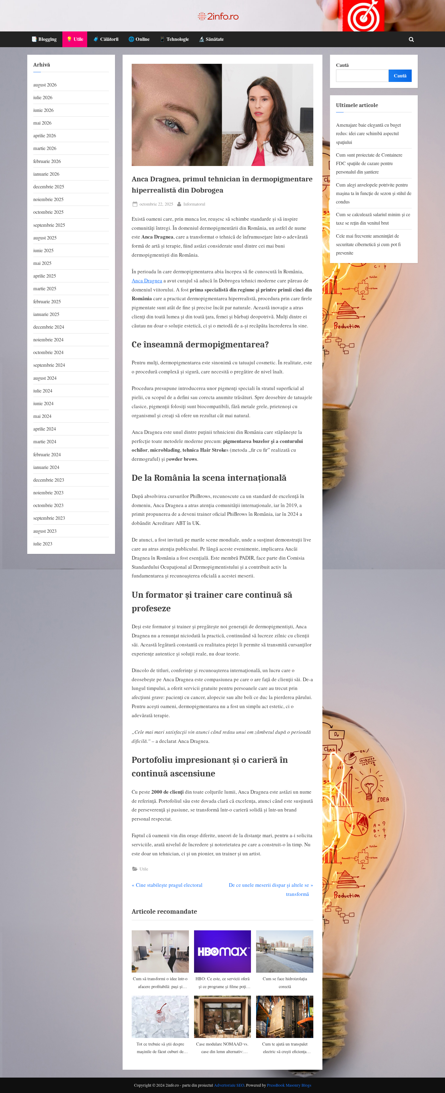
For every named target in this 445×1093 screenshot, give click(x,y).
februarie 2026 (47, 161)
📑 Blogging (44, 39)
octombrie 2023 (48, 505)
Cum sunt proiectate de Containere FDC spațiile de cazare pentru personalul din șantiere (369, 163)
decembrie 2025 (48, 186)
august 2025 (45, 237)
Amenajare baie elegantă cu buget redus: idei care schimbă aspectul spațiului (368, 133)
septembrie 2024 (49, 365)
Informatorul (194, 204)
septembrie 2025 (49, 225)
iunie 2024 (43, 403)
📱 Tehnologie (174, 39)
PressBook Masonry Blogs (289, 1085)
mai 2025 (42, 263)
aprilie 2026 (44, 135)
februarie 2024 (47, 454)
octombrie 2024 (48, 352)
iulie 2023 (42, 543)
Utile (144, 869)
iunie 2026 (43, 110)
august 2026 (45, 84)
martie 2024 (44, 441)
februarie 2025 (47, 301)
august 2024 (45, 378)
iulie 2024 (42, 390)
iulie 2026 (42, 97)
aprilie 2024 (44, 428)
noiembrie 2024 (48, 339)
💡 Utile (74, 39)
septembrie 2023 (49, 518)
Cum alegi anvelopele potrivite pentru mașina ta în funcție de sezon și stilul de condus (373, 193)
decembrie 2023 (48, 480)
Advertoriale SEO (229, 1085)
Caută (342, 65)
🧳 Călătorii (105, 39)
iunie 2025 (43, 250)
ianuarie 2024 (46, 467)
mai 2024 (42, 416)
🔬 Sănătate (211, 39)
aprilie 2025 (44, 275)
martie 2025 (44, 288)
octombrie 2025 (48, 212)
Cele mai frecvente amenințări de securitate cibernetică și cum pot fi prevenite (368, 244)
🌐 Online (139, 39)
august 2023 (45, 531)
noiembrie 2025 (48, 199)
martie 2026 (44, 148)
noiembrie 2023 (48, 492)
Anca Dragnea (147, 280)
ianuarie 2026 (46, 174)
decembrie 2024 (48, 327)
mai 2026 (42, 122)
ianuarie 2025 (46, 314)
